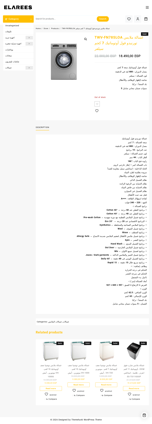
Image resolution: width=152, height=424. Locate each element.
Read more (51, 388)
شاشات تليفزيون (12, 61)
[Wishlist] (129, 19)
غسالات (8, 68)
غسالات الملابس (55, 322)
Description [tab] (42, 127)
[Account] (137, 19)
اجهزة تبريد (10, 38)
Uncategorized (12, 25)
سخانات (8, 56)
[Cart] (146, 19)
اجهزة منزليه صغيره (13, 43)
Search (102, 18)
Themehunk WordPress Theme (86, 419)
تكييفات (8, 31)
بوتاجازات (9, 50)
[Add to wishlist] (97, 104)
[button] (85, 39)
